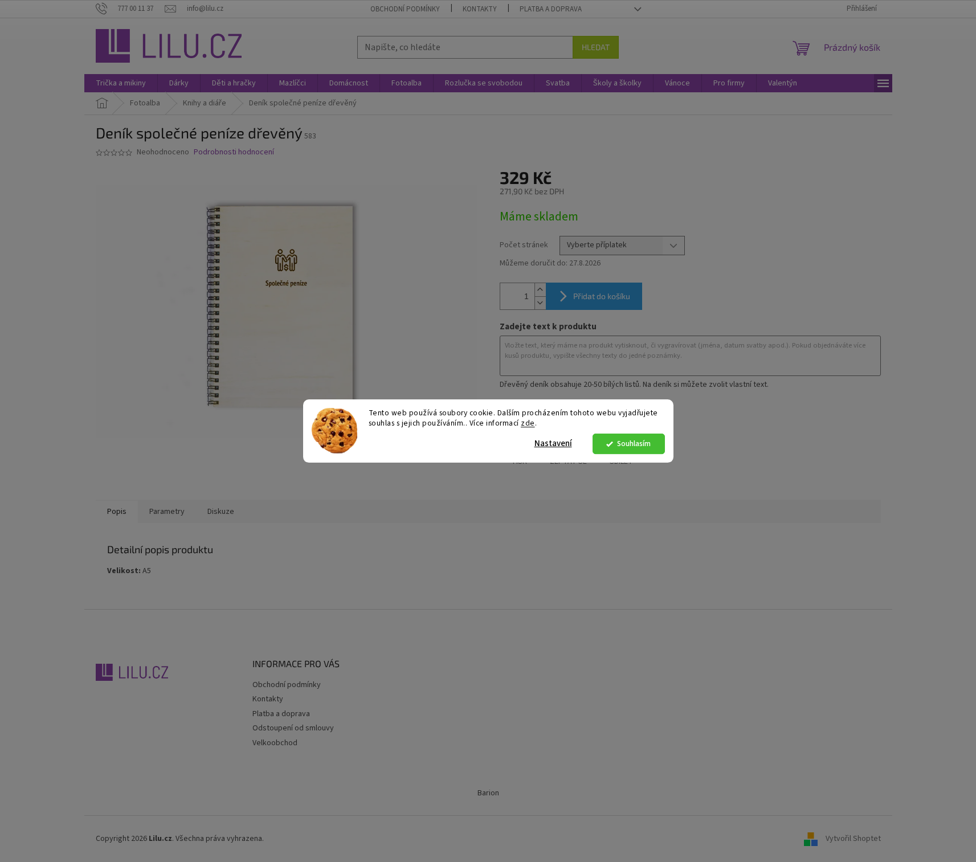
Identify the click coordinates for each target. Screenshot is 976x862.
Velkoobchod (274, 743)
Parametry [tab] (167, 511)
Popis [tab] (116, 511)
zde (528, 423)
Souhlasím (634, 443)
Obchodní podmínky (405, 9)
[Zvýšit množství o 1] (540, 289)
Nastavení (553, 444)
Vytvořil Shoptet (853, 838)
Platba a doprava (551, 9)
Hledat (596, 47)
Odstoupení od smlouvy (293, 728)
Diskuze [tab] (220, 511)
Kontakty (480, 9)
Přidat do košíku (601, 296)
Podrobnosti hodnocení (234, 152)
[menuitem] (120, 83)
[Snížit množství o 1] (540, 302)
